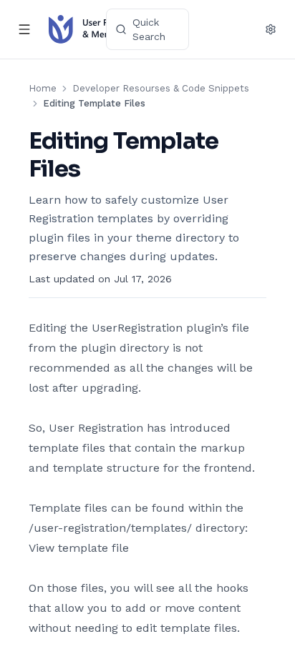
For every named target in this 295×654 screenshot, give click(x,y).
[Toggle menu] (24, 29)
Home (43, 88)
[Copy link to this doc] (94, 169)
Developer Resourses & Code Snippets (160, 88)
